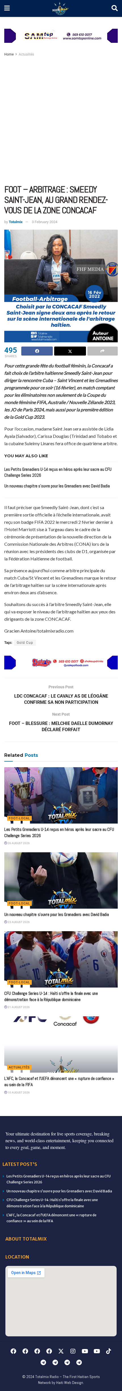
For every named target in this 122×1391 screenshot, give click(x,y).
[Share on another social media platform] (102, 351)
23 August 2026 (18, 922)
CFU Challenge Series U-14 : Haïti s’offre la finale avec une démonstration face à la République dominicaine (51, 996)
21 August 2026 (18, 1007)
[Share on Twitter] (70, 351)
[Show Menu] (7, 8)
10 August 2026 (18, 1092)
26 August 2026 (18, 843)
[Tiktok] (108, 1351)
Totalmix (16, 222)
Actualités (26, 54)
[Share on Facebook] (37, 351)
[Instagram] (73, 1351)
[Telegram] (43, 1362)
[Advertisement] (61, 120)
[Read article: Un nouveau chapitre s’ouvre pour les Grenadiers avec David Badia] (61, 880)
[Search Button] (115, 8)
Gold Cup (25, 643)
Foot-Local (19, 818)
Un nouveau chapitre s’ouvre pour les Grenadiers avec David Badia (57, 486)
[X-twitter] (61, 1351)
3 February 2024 (44, 222)
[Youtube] (85, 1351)
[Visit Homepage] (61, 8)
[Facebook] (13, 1351)
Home (9, 54)
